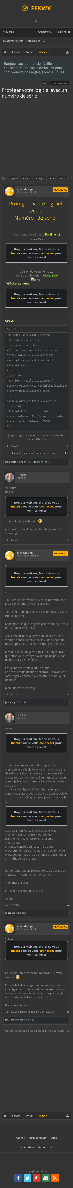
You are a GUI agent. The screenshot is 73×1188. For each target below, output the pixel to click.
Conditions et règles (33, 1147)
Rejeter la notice (68, 63)
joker (36, 461)
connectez (47, 253)
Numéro (24, 217)
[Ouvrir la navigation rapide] (67, 52)
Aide (54, 1137)
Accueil (20, 1137)
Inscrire (16, 253)
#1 (68, 445)
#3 (68, 694)
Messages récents (13, 41)
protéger (40, 178)
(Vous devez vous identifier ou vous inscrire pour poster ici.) (36, 1030)
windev (63, 178)
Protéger (19, 203)
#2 (68, 539)
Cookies (46, 83)
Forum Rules (33, 41)
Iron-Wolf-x (11, 461)
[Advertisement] (36, 137)
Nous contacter (38, 1137)
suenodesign (25, 189)
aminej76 (24, 461)
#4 (68, 905)
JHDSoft (21, 475)
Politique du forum (60, 83)
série (52, 178)
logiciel (14, 178)
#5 (68, 1011)
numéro (26, 178)
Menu (10, 32)
